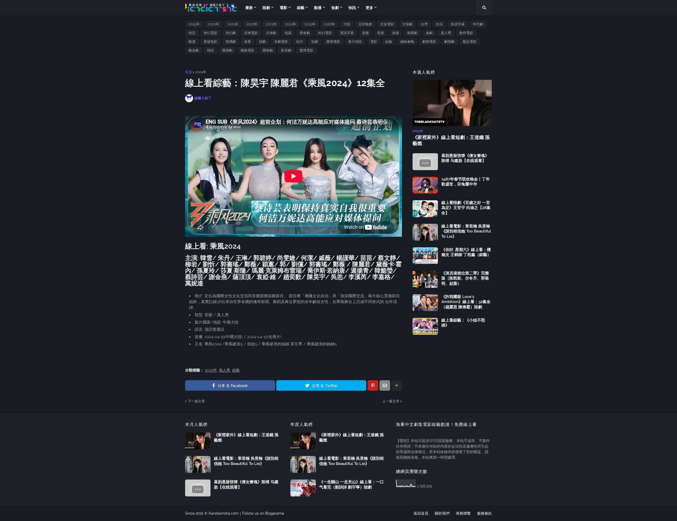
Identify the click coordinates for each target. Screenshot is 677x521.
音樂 (365, 33)
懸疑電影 (247, 50)
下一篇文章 (196, 401)
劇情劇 (449, 42)
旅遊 (395, 33)
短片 (299, 42)
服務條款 (484, 513)
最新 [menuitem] (249, 8)
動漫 (192, 42)
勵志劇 (194, 50)
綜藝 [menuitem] (300, 8)
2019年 (194, 24)
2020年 (213, 24)
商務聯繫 (463, 513)
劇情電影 (429, 42)
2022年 (252, 24)
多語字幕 (458, 24)
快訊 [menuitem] (352, 8)
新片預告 (355, 42)
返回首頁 (421, 513)
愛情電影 (333, 42)
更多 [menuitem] (369, 8)
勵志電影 (470, 42)
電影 (373, 42)
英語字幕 (347, 33)
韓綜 (210, 50)
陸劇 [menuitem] (266, 8)
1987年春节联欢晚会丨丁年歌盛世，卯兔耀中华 (465, 182)
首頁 (188, 72)
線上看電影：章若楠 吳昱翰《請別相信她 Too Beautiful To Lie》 (466, 231)
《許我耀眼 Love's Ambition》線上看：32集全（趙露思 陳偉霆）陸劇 (466, 301)
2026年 (329, 24)
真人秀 (446, 33)
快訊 (192, 33)
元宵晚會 (365, 24)
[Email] (384, 385)
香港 (380, 33)
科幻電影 (325, 33)
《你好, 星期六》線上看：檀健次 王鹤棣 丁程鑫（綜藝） (466, 252)
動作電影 (466, 33)
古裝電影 (387, 24)
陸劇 (262, 42)
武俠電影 (251, 33)
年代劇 (478, 24)
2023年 (271, 24)
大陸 (346, 24)
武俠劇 (271, 33)
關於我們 (442, 513)
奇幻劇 (231, 33)
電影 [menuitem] (283, 8)
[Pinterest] (373, 385)
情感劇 (231, 42)
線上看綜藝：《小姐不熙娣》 (463, 323)
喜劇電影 (281, 42)
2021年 (232, 24)
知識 (288, 33)
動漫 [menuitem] (318, 8)
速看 (247, 42)
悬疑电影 (210, 42)
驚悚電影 (306, 50)
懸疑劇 (268, 50)
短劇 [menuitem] (335, 8)
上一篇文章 (390, 401)
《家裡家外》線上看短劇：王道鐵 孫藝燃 (451, 140)
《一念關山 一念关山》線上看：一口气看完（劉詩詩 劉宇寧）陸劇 (351, 485)
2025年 (309, 24)
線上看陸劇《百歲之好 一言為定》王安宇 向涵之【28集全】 (466, 207)
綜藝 (388, 42)
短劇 (314, 42)
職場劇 (227, 50)
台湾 (424, 24)
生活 (439, 24)
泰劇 (429, 33)
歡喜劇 (286, 50)
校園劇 (412, 33)
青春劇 (305, 33)
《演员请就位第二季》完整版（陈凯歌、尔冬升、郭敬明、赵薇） (465, 278)
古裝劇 (407, 24)
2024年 (290, 24)
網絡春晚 (407, 42)
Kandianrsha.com (224, 513)
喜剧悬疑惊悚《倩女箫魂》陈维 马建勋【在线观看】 (465, 158)
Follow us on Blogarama (263, 513)
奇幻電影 (210, 33)
